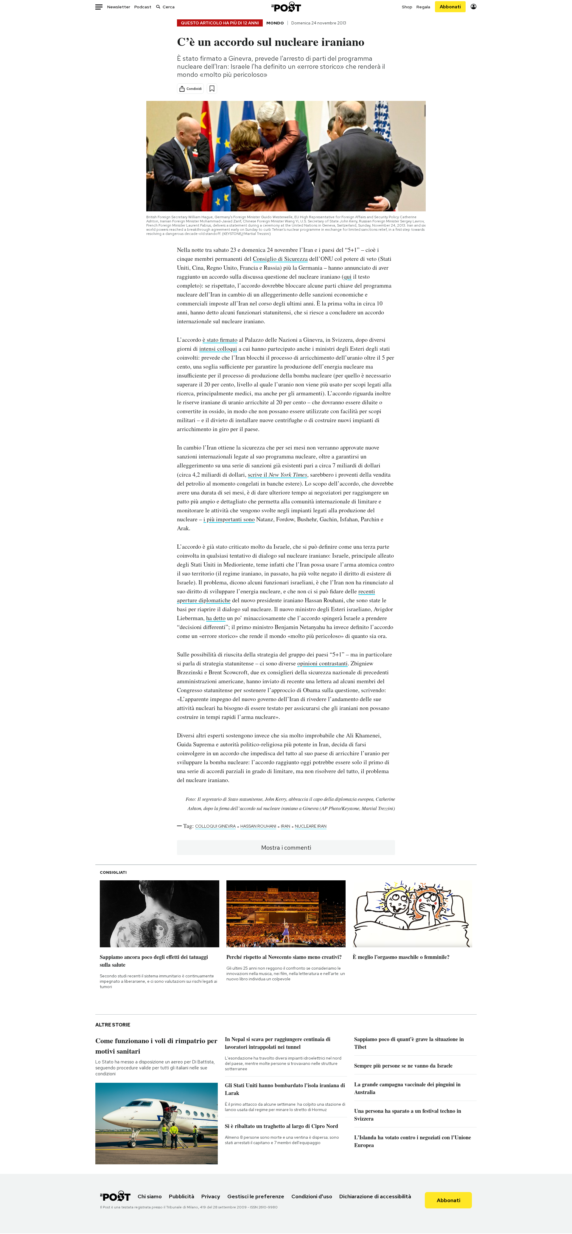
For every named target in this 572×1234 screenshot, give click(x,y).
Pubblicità (181, 1196)
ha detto (216, 618)
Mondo (275, 23)
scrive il (277, 474)
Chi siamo (150, 1196)
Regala (423, 7)
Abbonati (450, 7)
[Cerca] (158, 7)
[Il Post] (286, 6)
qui (348, 276)
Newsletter (118, 7)
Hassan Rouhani (258, 826)
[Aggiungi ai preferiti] (212, 88)
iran (285, 826)
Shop (407, 7)
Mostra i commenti (286, 847)
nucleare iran (311, 826)
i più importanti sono (229, 519)
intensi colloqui (218, 348)
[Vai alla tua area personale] (473, 7)
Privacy (210, 1196)
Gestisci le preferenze (255, 1196)
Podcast (142, 7)
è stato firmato (220, 340)
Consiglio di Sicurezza (280, 259)
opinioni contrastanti (322, 663)
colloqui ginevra (215, 826)
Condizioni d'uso (311, 1196)
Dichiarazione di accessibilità (375, 1196)
